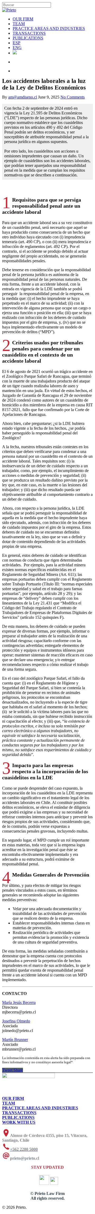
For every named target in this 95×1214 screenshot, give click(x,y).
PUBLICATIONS (28, 38)
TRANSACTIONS (29, 33)
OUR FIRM (23, 19)
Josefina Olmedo (16, 1021)
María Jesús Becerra (19, 1002)
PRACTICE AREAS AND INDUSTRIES (49, 28)
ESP (16, 43)
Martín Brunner (15, 1039)
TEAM (19, 23)
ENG (17, 47)
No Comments (72, 97)
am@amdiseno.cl (22, 97)
